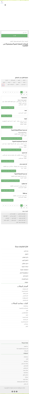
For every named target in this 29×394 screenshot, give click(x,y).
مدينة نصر (21, 147)
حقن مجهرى (25, 263)
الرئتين (27, 326)
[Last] (21, 94)
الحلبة (27, 315)
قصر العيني (21, 104)
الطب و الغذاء (25, 293)
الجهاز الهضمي (25, 312)
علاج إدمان (25, 276)
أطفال (26, 254)
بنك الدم (26, 251)
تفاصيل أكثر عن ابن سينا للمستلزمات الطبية (11, 149)
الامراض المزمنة (25, 291)
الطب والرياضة (25, 289)
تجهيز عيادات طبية (22, 100)
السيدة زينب (20, 113)
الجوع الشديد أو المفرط (23, 308)
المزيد (8, 84)
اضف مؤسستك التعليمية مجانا (22, 348)
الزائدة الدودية (25, 317)
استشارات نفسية (24, 270)
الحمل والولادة (25, 298)
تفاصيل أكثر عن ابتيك (7, 127)
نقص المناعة (25, 319)
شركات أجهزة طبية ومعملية (19, 41)
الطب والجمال (25, 300)
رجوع (3, 85)
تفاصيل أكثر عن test (7, 115)
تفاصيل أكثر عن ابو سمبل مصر (9, 171)
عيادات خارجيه (25, 266)
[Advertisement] (14, 15)
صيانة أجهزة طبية (22, 132)
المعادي (21, 124)
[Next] (24, 94)
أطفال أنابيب (25, 260)
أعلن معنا (26, 351)
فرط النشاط (26, 306)
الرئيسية (26, 41)
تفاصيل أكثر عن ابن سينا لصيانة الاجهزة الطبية (12, 138)
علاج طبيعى (25, 257)
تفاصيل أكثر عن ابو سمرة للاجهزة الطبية (11, 180)
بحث (14, 35)
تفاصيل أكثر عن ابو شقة (8, 200)
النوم (27, 310)
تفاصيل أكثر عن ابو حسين (8, 161)
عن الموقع (26, 346)
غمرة (22, 168)
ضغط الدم (26, 324)
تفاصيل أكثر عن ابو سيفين (8, 190)
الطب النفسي (25, 295)
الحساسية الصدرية (24, 322)
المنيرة (21, 135)
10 (26, 94)
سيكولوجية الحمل (24, 273)
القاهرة (11, 41)
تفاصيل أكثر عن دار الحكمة (8, 107)
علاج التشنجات (25, 279)
